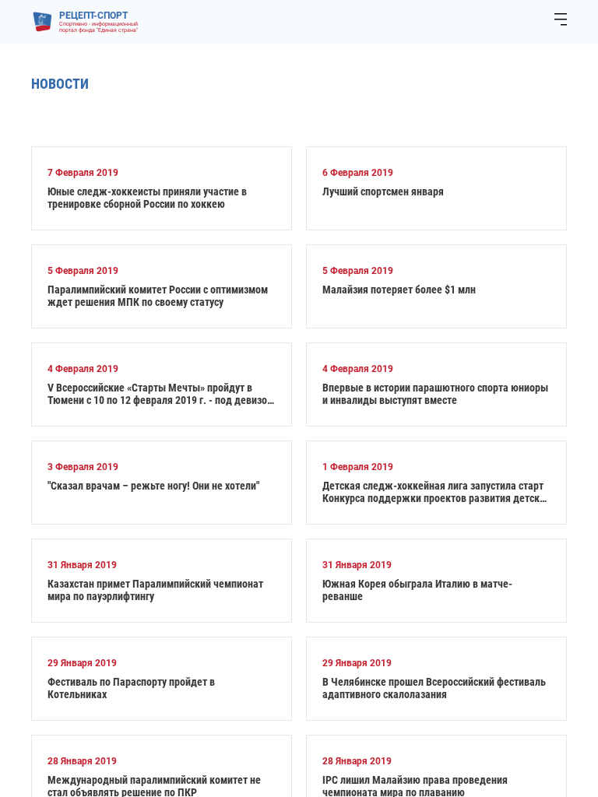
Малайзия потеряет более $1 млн (399, 289)
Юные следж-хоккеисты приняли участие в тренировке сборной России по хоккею (147, 197)
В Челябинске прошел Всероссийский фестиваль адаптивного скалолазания (434, 688)
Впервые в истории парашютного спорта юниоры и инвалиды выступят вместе (435, 393)
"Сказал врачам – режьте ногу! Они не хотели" (153, 485)
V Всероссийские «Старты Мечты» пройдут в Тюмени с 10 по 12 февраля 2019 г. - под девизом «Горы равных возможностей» (160, 393)
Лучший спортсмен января (383, 191)
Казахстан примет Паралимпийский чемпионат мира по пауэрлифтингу (155, 590)
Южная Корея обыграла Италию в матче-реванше (417, 590)
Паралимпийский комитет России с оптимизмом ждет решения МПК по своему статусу (157, 295)
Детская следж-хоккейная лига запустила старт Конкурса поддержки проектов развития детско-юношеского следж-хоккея (435, 491)
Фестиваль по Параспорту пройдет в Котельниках (131, 688)
